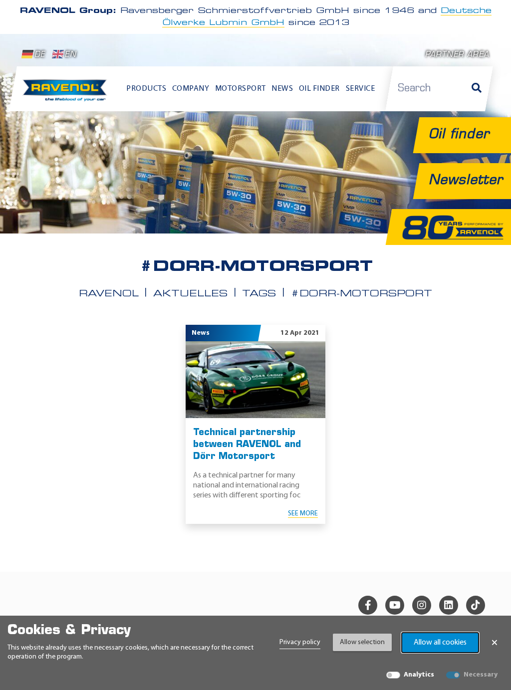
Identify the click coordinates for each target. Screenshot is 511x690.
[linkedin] (448, 605)
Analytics (419, 675)
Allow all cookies (440, 643)
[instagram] (421, 605)
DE (39, 55)
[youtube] (394, 605)
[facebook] (367, 605)
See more (303, 513)
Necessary (481, 675)
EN (70, 55)
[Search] (477, 88)
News (282, 89)
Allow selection (362, 642)
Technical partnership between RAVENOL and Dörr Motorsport (247, 445)
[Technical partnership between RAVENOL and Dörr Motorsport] (255, 379)
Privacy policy (299, 642)
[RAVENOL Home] (67, 93)
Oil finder (319, 89)
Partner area (457, 55)
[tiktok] (475, 605)
